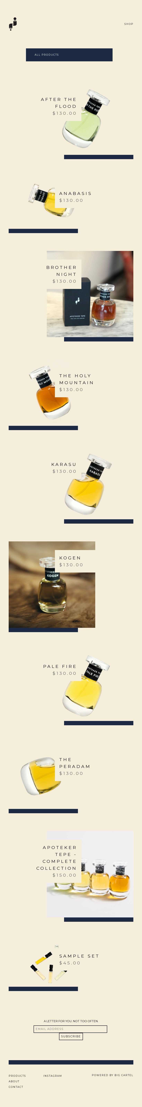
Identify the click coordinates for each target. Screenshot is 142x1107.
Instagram (52, 1075)
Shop (128, 24)
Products (17, 1075)
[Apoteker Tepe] (13, 24)
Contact (16, 1087)
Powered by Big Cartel (112, 1075)
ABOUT (14, 1081)
